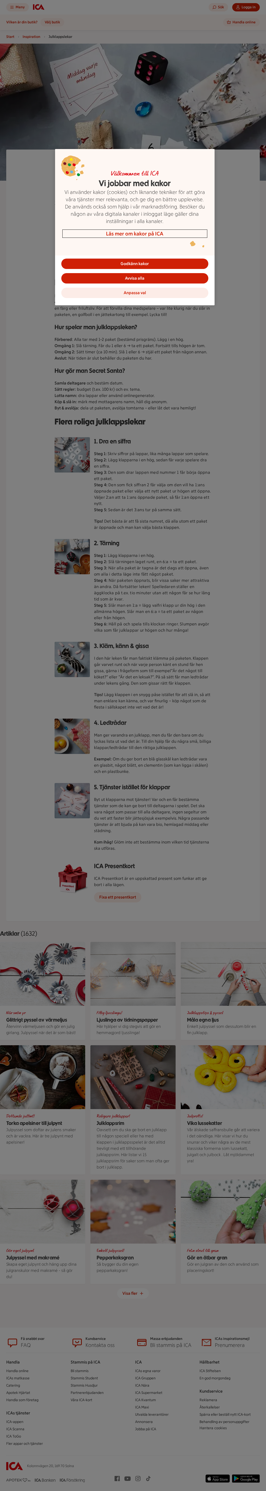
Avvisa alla (134, 278)
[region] (135, 227)
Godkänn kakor (135, 263)
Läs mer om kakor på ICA (134, 234)
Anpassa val (135, 292)
